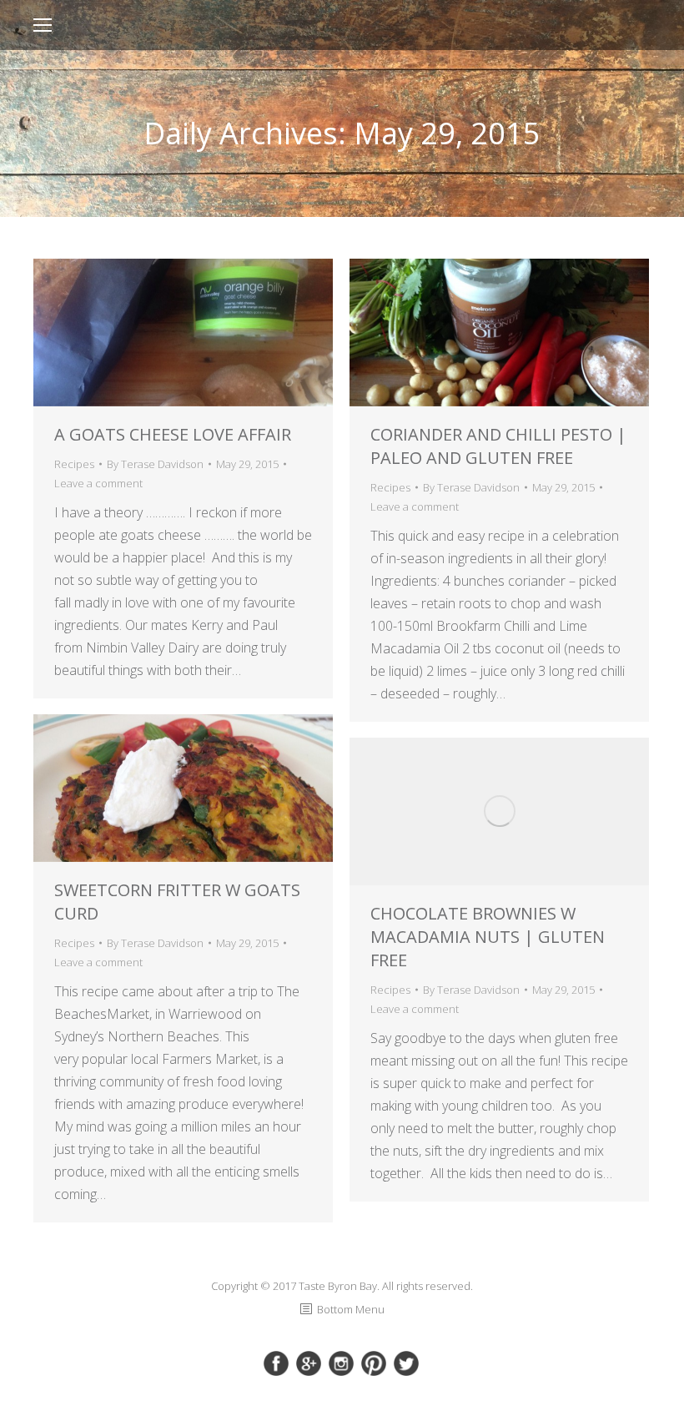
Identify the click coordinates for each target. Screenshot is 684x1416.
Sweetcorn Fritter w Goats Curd (177, 902)
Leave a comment (98, 483)
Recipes (74, 463)
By (155, 463)
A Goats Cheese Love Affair (172, 434)
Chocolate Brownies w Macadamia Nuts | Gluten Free (487, 936)
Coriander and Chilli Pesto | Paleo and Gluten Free (498, 446)
